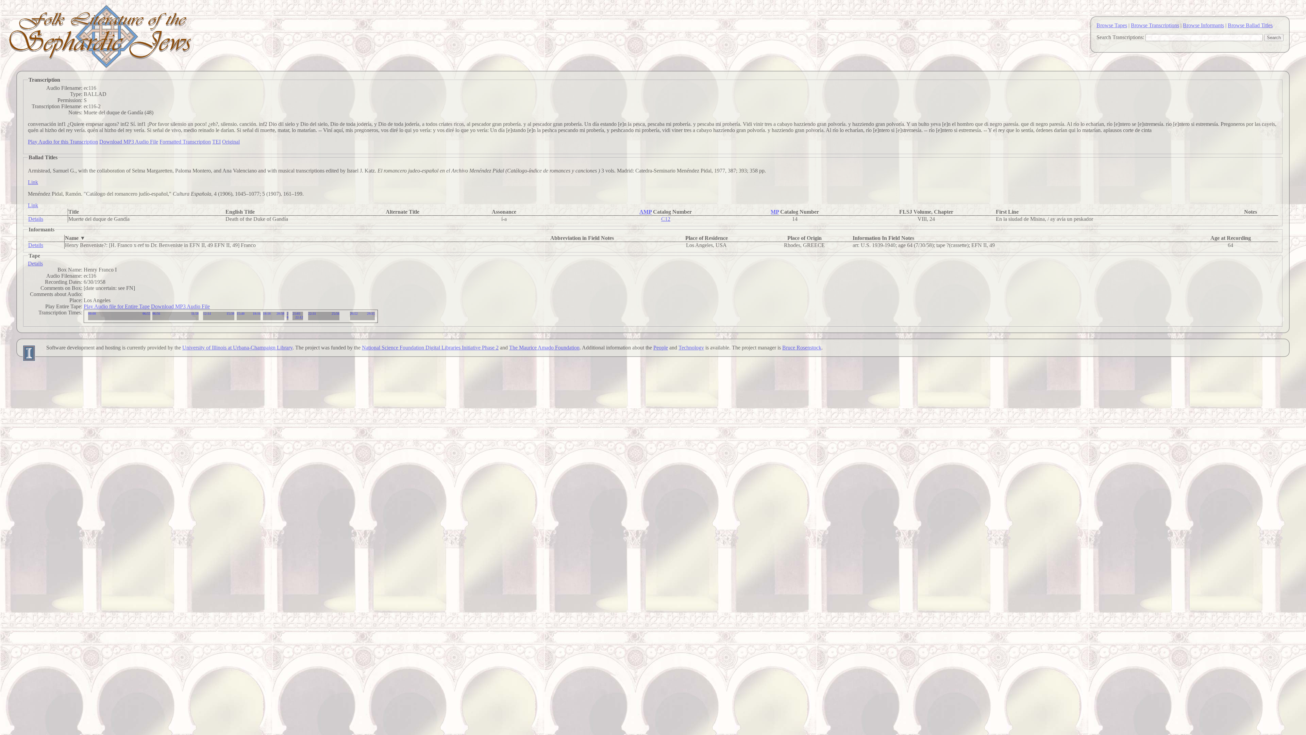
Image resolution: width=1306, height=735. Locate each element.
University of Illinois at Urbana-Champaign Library (237, 347)
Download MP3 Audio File (128, 142)
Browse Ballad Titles (1250, 25)
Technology (691, 347)
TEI (216, 142)
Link (33, 182)
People (660, 347)
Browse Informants (1203, 25)
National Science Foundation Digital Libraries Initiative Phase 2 (430, 347)
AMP (645, 212)
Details (35, 219)
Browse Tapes (1111, 25)
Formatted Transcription (185, 142)
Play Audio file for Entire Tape (117, 306)
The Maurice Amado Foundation (544, 347)
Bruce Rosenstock (801, 347)
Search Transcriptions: (1120, 37)
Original (231, 142)
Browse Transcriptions (1155, 25)
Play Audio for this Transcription (63, 142)
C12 (665, 219)
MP (775, 212)
